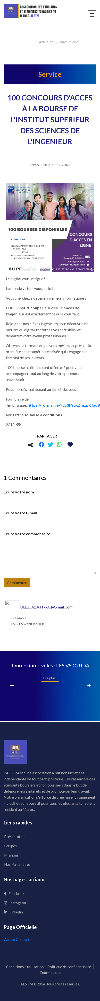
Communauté (50, 972)
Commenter (17, 582)
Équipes (10, 846)
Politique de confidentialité (69, 967)
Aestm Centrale (17, 939)
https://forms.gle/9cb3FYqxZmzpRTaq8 (64, 405)
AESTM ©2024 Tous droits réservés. (50, 984)
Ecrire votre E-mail (20, 512)
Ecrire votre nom (19, 492)
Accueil (28, 42)
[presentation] (11, 685)
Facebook (16, 893)
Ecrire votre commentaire (27, 533)
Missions (11, 855)
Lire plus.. (50, 678)
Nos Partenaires (17, 864)
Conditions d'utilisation (25, 967)
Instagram (17, 903)
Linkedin (16, 912)
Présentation (14, 836)
